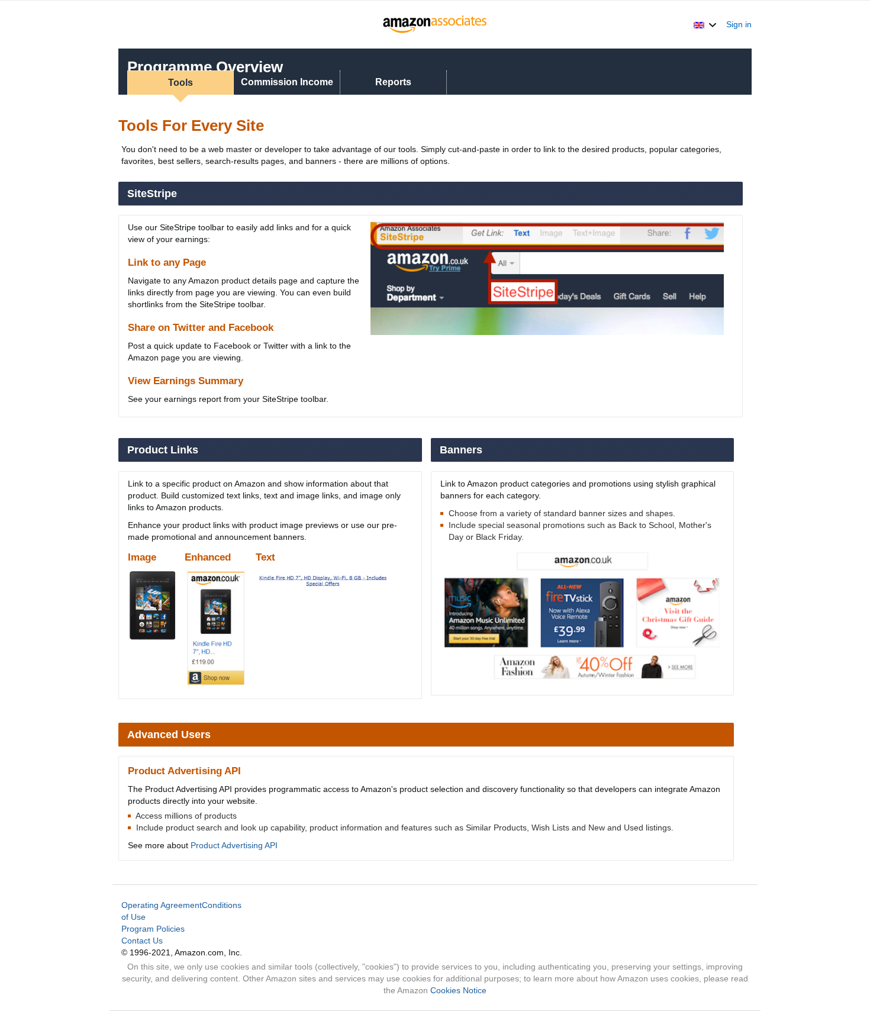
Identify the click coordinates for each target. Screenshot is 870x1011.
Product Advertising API (234, 845)
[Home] (435, 24)
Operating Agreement (161, 905)
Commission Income (287, 82)
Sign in (739, 24)
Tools (180, 83)
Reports (393, 82)
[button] (705, 24)
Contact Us (142, 940)
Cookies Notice (458, 990)
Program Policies (153, 928)
